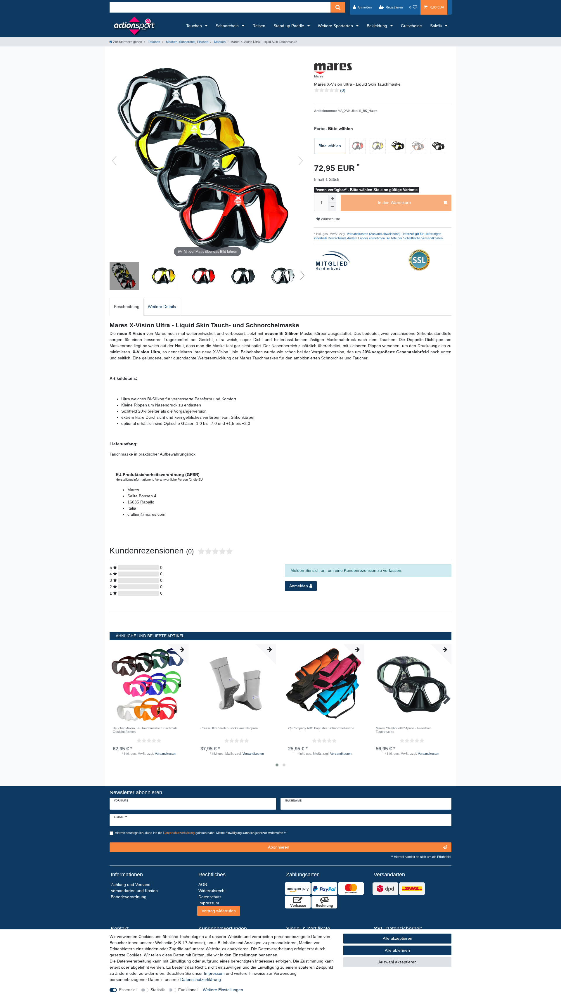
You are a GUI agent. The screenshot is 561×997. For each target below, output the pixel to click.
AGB (202, 884)
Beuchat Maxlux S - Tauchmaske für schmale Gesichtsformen (145, 729)
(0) (342, 90)
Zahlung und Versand (130, 884)
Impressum (214, 973)
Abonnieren (278, 847)
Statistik (157, 989)
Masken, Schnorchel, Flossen (186, 42)
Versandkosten (165, 753)
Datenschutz (209, 896)
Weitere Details (162, 306)
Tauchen (194, 25)
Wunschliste (330, 219)
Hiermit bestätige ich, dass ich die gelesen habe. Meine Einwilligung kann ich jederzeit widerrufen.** (200, 833)
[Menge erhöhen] (332, 199)
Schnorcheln (228, 25)
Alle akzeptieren (397, 938)
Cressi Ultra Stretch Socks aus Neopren (229, 728)
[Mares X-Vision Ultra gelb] (164, 276)
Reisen (258, 25)
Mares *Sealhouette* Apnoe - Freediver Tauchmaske (403, 729)
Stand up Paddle (289, 25)
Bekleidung (377, 25)
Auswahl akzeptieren (397, 962)
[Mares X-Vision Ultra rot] (203, 276)
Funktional (188, 989)
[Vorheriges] (114, 161)
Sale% (436, 25)
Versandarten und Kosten (134, 890)
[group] (149, 683)
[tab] (127, 306)
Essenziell (128, 989)
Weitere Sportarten (336, 25)
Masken (219, 42)
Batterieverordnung (128, 896)
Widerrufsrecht (212, 890)
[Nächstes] (300, 161)
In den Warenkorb (394, 202)
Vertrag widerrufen (219, 910)
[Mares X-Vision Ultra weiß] (283, 276)
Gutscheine (411, 25)
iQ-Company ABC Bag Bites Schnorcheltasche (321, 728)
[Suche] (337, 7)
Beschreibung (126, 306)
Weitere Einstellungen (223, 989)
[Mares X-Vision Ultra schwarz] (243, 276)
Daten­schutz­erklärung (200, 979)
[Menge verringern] (332, 207)
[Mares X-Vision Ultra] (124, 276)
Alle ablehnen (397, 950)
